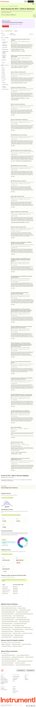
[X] (29, 706)
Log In (25, 1)
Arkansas (3, 70)
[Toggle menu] (35, 1)
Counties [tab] (5, 65)
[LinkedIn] (34, 706)
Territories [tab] (7, 65)
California (3, 73)
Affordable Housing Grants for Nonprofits (5, 52)
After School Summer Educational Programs (4, 56)
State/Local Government (4, 87)
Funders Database (21, 670)
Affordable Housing (5, 49)
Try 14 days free (30, 1)
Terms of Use (20, 705)
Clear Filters (6, 37)
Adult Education (4, 47)
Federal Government (5, 89)
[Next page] (33, 34)
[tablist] (5, 65)
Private (3, 80)
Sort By (2, 33)
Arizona (3, 72)
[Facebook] (27, 706)
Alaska (3, 67)
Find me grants (6, 26)
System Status (3, 706)
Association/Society (5, 84)
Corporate (3, 82)
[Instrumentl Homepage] (4, 1)
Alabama (3, 69)
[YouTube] (32, 706)
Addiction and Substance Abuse (4, 45)
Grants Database (30, 670)
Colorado (3, 75)
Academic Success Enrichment (5, 42)
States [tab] (2, 65)
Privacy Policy (15, 705)
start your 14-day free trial (16, 479)
